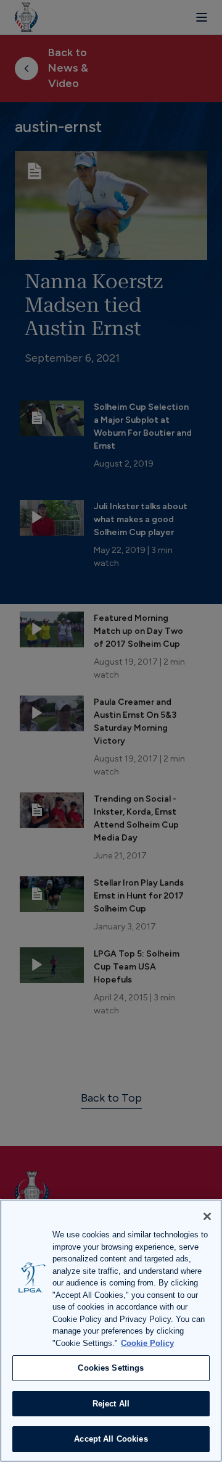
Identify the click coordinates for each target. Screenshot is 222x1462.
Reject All (111, 1403)
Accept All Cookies (110, 1438)
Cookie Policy (147, 1343)
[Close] (207, 1216)
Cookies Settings (111, 1368)
